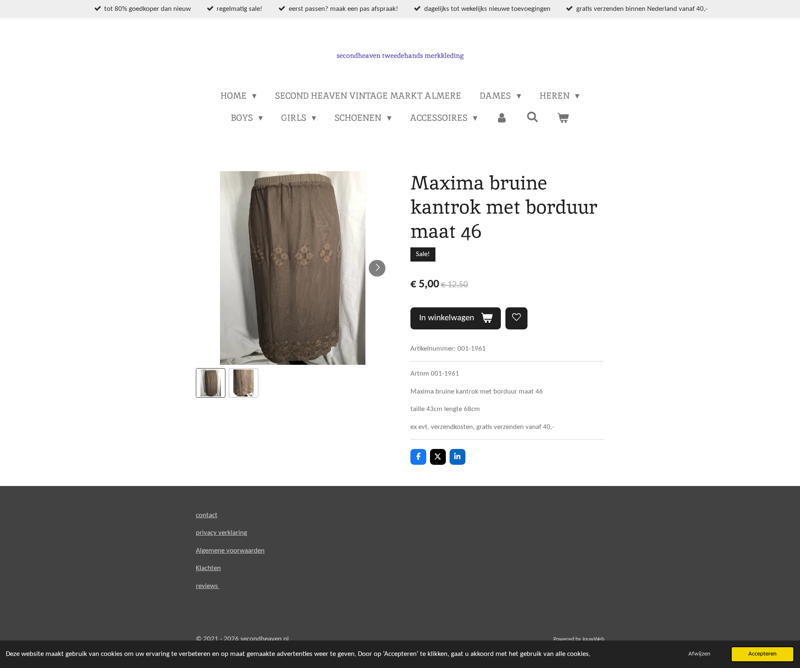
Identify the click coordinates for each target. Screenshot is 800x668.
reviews (208, 586)
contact (207, 515)
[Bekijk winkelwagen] (563, 118)
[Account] (502, 118)
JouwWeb (593, 639)
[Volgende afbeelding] (377, 268)
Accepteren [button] (762, 654)
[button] (210, 383)
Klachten (208, 568)
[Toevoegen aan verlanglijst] (516, 318)
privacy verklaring (221, 532)
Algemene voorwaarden (230, 550)
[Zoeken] (533, 117)
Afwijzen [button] (699, 654)
